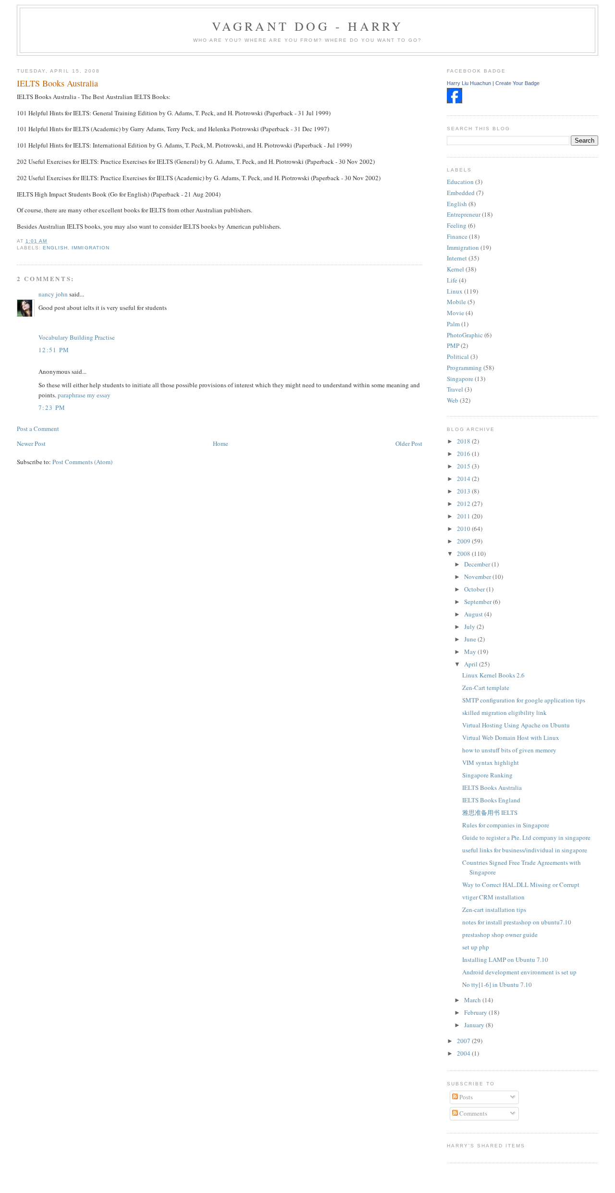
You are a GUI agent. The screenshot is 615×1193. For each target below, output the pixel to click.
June (471, 639)
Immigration (90, 247)
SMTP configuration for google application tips (523, 700)
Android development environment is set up (519, 972)
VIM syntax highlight (490, 762)
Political (458, 356)
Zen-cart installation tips (494, 909)
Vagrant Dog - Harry (308, 26)
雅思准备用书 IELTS (489, 812)
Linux (455, 291)
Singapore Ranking (487, 775)
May (471, 651)
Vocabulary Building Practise (76, 337)
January (475, 1025)
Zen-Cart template (485, 687)
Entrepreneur (463, 214)
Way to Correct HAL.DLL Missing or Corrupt (520, 884)
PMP (453, 345)
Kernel (455, 269)
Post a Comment (38, 428)
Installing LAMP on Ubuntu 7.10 (505, 959)
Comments (472, 1113)
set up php (475, 947)
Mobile (456, 301)
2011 (464, 516)
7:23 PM (51, 407)
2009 (464, 541)
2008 (464, 553)
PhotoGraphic (465, 335)
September (478, 601)
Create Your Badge (517, 83)
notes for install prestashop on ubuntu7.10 (516, 922)
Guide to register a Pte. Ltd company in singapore (526, 837)
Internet (457, 258)
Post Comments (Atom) (82, 461)
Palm (453, 324)
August (474, 614)
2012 (464, 503)
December (478, 564)
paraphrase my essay (84, 395)
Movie (455, 312)
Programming (464, 367)
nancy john (53, 294)
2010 (464, 528)
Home (220, 443)
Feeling (457, 225)
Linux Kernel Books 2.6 (493, 675)
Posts (465, 1097)
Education (460, 181)
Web (452, 400)
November (478, 576)
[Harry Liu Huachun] (454, 101)
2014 (464, 478)
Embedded (461, 192)
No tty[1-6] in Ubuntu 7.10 (497, 984)
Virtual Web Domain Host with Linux (510, 737)
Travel (455, 389)
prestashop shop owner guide (500, 934)
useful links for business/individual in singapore (524, 850)
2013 (464, 491)
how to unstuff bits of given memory (509, 750)
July (470, 626)
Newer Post (31, 443)
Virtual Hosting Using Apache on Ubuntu (516, 725)
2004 (464, 1053)
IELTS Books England (491, 800)
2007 (464, 1040)
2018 (464, 441)
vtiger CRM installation (493, 897)
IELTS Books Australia (57, 83)
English (55, 247)
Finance (457, 236)
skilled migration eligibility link (504, 712)
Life (452, 280)
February (476, 1012)
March (473, 1000)
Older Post (408, 443)
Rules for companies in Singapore (505, 825)
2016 (464, 453)
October (475, 589)
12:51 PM (53, 349)
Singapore (460, 378)
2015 (464, 466)
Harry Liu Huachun (469, 83)
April (471, 664)
